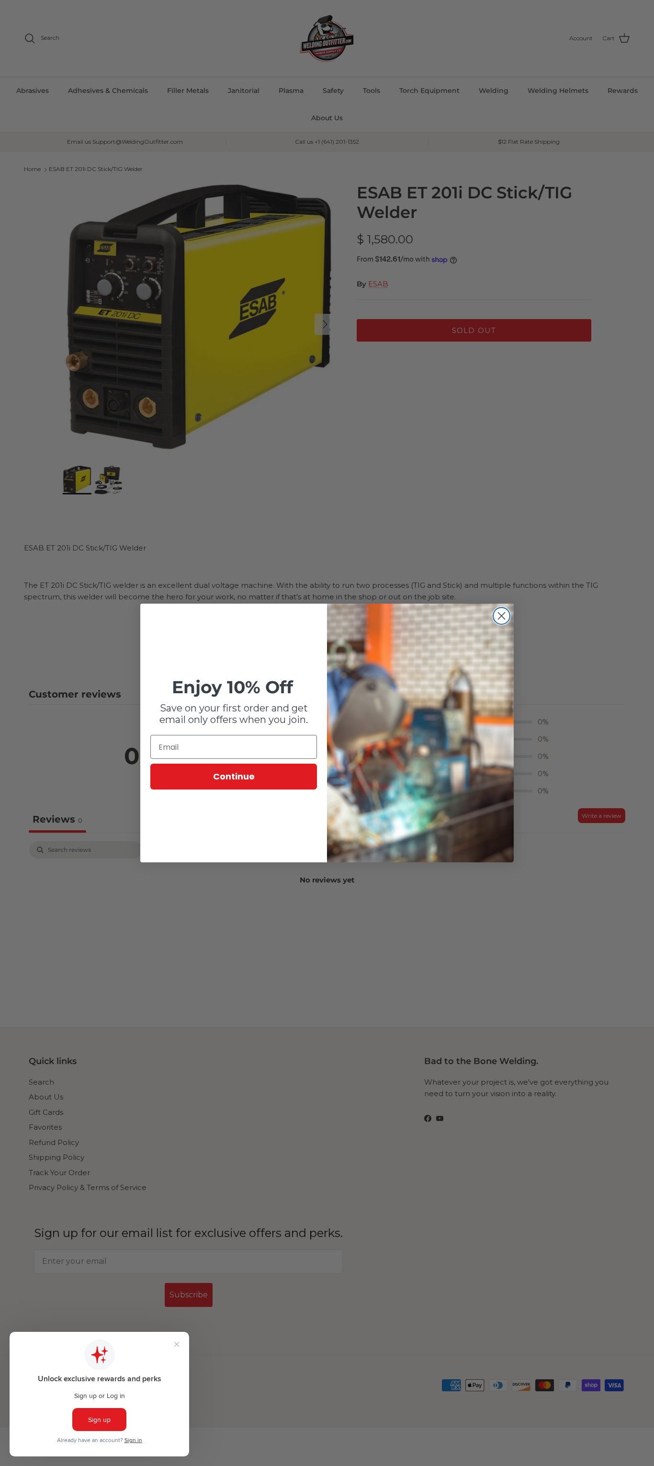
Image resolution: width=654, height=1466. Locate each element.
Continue (234, 776)
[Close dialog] (501, 615)
